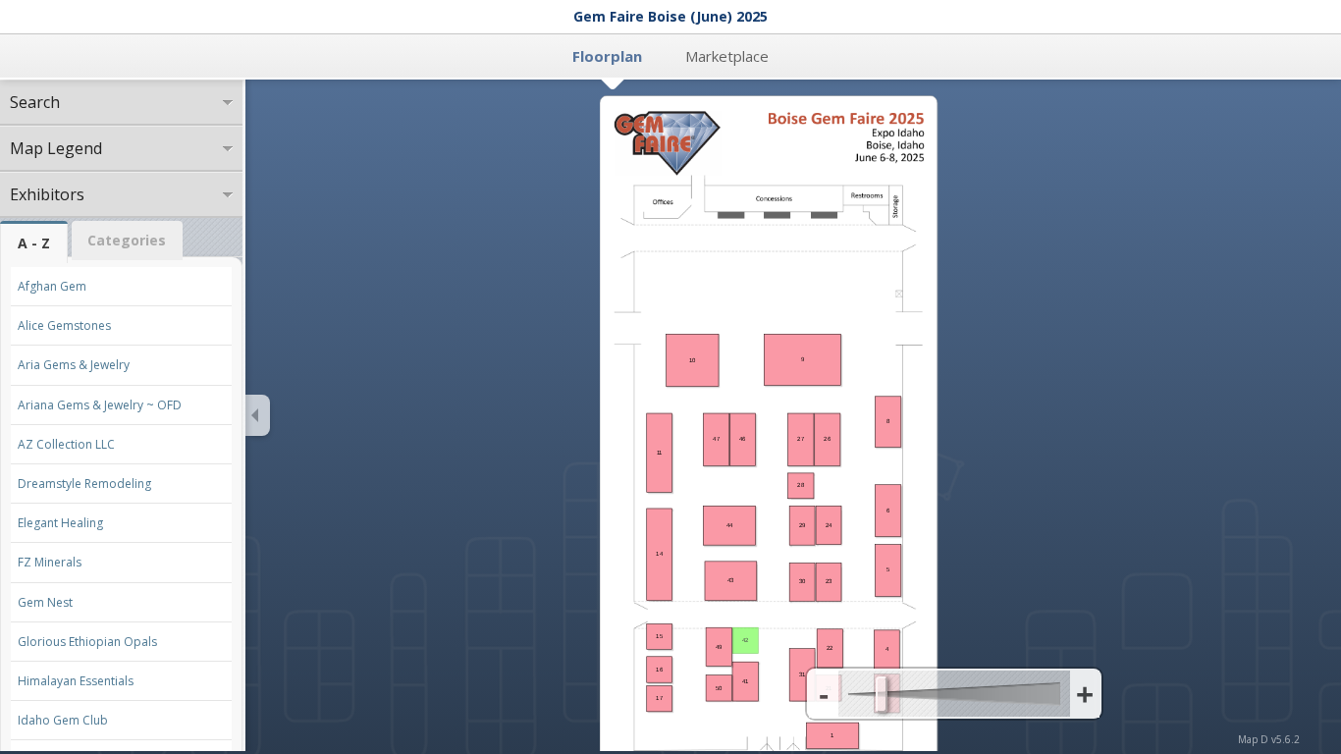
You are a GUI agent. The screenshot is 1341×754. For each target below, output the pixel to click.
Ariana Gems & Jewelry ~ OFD (100, 405)
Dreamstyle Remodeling (84, 483)
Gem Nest (45, 602)
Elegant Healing (60, 522)
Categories (126, 240)
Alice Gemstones (64, 325)
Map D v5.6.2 (1269, 739)
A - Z (34, 243)
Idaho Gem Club (63, 720)
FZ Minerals (49, 562)
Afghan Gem (52, 286)
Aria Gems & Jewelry (74, 364)
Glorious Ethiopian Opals (87, 641)
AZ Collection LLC (66, 444)
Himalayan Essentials (76, 681)
